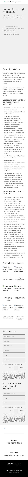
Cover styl (19, 15)
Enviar (22, 367)
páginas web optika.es (14, 466)
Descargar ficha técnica (11, 34)
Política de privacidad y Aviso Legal (14, 470)
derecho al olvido (12, 377)
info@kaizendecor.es (14, 455)
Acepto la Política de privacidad (13, 364)
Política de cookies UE (14, 472)
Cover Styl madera (8, 18)
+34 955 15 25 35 (14, 443)
